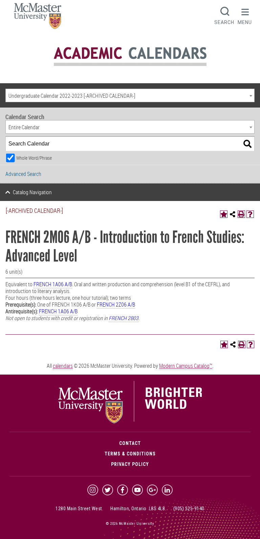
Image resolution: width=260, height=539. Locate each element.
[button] (245, 15)
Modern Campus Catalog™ (185, 365)
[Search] (247, 143)
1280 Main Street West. (79, 508)
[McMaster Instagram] (92, 490)
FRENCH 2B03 (123, 318)
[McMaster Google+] (152, 490)
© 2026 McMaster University (130, 523)
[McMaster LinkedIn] (167, 490)
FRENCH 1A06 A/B (53, 284)
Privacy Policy (130, 464)
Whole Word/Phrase (34, 158)
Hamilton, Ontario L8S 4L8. (138, 508)
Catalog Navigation (32, 192)
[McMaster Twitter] (107, 490)
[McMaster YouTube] (137, 490)
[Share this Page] (232, 214)
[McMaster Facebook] (122, 490)
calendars (63, 365)
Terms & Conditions (130, 453)
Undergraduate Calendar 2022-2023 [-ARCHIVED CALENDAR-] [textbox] (71, 95)
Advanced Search (23, 174)
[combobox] (130, 95)
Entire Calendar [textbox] (24, 127)
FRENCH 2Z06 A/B (116, 304)
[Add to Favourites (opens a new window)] (224, 214)
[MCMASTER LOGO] (37, 18)
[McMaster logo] (130, 421)
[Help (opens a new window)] (250, 214)
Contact (130, 443)
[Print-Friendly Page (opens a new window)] (241, 214)
